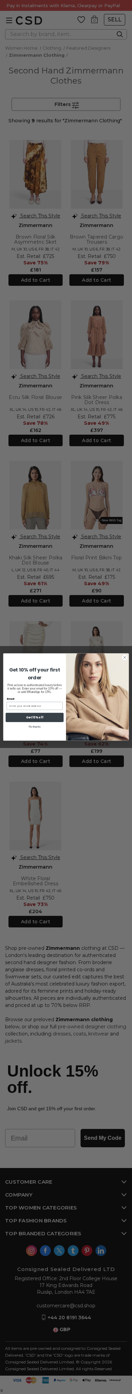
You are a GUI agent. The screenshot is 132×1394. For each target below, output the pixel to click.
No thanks (34, 726)
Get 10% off (34, 717)
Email (11, 699)
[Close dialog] (125, 657)
